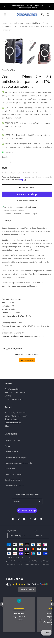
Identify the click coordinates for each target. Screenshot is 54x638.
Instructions (10, 469)
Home (4, 23)
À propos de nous (12, 419)
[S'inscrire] (39, 501)
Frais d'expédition (16, 173)
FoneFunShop (17, 558)
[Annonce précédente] (4, 6)
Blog (7, 426)
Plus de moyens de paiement (27, 200)
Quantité (5, 157)
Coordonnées (46, 565)
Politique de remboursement (20, 561)
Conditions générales (13, 480)
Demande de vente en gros (16, 457)
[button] (5, 14)
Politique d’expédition (32, 565)
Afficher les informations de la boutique (20, 214)
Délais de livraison (12, 440)
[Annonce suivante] (49, 6)
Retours (8, 446)
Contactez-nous (11, 452)
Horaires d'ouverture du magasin (18, 463)
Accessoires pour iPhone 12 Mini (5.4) (25, 23)
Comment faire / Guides (14, 485)
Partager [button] (8, 220)
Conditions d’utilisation (14, 565)
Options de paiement (13, 474)
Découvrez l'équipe (13, 422)
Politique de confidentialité (41, 561)
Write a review (27, 360)
